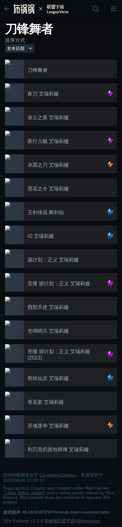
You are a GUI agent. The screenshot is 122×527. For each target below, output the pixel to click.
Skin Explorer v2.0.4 (23, 521)
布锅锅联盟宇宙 (59, 521)
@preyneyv (89, 521)
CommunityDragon (58, 475)
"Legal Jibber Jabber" (24, 492)
